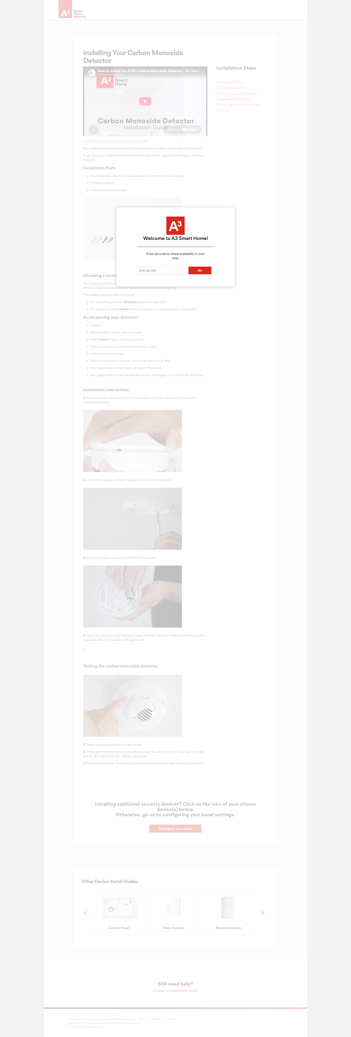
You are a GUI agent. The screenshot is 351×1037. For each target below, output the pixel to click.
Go (200, 270)
